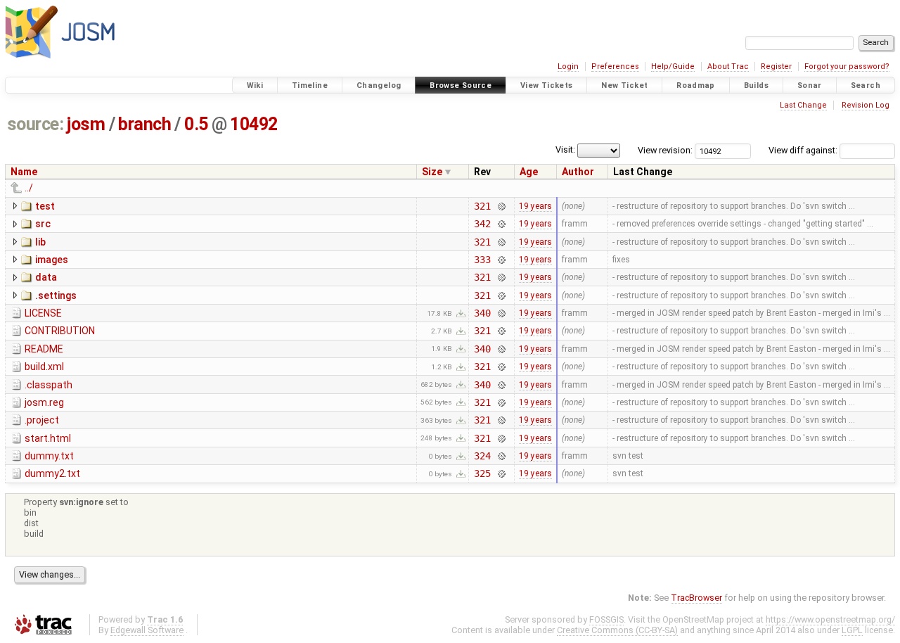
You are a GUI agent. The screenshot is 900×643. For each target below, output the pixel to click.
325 (482, 473)
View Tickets (546, 85)
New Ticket (624, 85)
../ (29, 187)
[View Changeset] (501, 206)
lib (40, 242)
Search (865, 85)
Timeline (310, 85)
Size (432, 171)
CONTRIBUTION (60, 330)
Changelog (378, 85)
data (46, 277)
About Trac (728, 66)
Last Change (803, 105)
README (44, 349)
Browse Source (460, 85)
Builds (756, 85)
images (51, 259)
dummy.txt (49, 455)
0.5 (196, 124)
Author (578, 171)
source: (35, 124)
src (43, 223)
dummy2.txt (52, 473)
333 (482, 259)
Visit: (565, 149)
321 (482, 206)
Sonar (809, 85)
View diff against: (804, 150)
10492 (254, 124)
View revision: (665, 150)
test (45, 206)
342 (482, 223)
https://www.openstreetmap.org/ (830, 619)
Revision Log (865, 105)
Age (529, 171)
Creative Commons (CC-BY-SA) (617, 630)
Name (24, 171)
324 (482, 455)
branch (144, 124)
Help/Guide (673, 66)
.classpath (48, 384)
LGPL (852, 630)
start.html (48, 438)
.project (42, 420)
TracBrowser (696, 597)
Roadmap (695, 85)
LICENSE (43, 313)
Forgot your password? (846, 66)
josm (86, 124)
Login (568, 66)
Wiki (255, 85)
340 (482, 313)
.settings (56, 295)
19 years (535, 206)
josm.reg (44, 402)
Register (776, 66)
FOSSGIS (606, 619)
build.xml (44, 366)
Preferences (615, 66)
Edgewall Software (147, 630)
